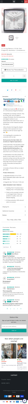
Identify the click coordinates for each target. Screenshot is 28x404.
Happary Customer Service (13, 390)
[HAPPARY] (14, 1)
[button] (4, 59)
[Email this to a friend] (20, 90)
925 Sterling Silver (7, 64)
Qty (2, 73)
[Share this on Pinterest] (16, 90)
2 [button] (10, 308)
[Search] (22, 1)
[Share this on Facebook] (11, 90)
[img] (10, 252)
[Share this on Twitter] (7, 90)
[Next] (25, 20)
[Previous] (2, 20)
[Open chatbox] (24, 401)
